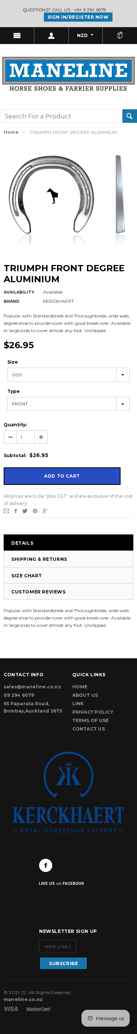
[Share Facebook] (16, 510)
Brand (11, 301)
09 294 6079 (19, 695)
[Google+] (45, 510)
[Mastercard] (38, 1008)
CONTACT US (88, 729)
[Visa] (11, 1008)
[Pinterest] (35, 510)
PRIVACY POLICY (92, 712)
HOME (80, 686)
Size (12, 362)
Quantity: (15, 424)
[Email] (6, 510)
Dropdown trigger (51, 35)
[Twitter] (24, 510)
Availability (19, 292)
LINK (78, 703)
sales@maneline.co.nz (32, 686)
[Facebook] (45, 865)
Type (13, 391)
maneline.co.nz (23, 999)
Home (11, 132)
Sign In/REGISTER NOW (78, 17)
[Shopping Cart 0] (120, 35)
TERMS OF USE (90, 720)
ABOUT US (85, 695)
